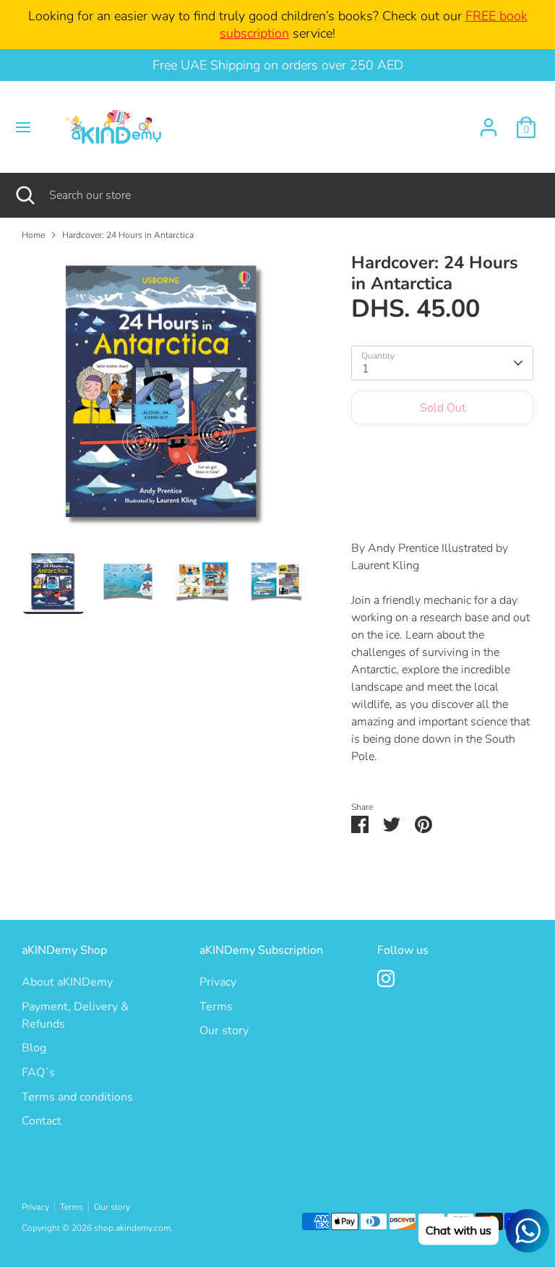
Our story (224, 1030)
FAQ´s (38, 1072)
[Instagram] (386, 978)
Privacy (217, 982)
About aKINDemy (67, 982)
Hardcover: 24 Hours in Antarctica (128, 235)
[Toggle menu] (23, 127)
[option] (165, 401)
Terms (216, 1007)
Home (33, 235)
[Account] (488, 121)
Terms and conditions (77, 1097)
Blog (34, 1048)
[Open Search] (24, 195)
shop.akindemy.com (132, 1228)
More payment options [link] (443, 487)
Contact (41, 1121)
